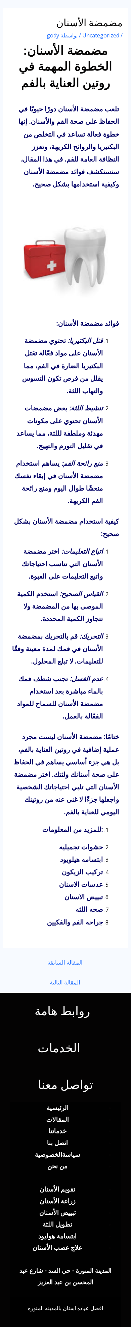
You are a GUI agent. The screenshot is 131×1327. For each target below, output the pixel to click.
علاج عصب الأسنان (57, 1247)
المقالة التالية (65, 982)
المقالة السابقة (65, 962)
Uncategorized (100, 35)
